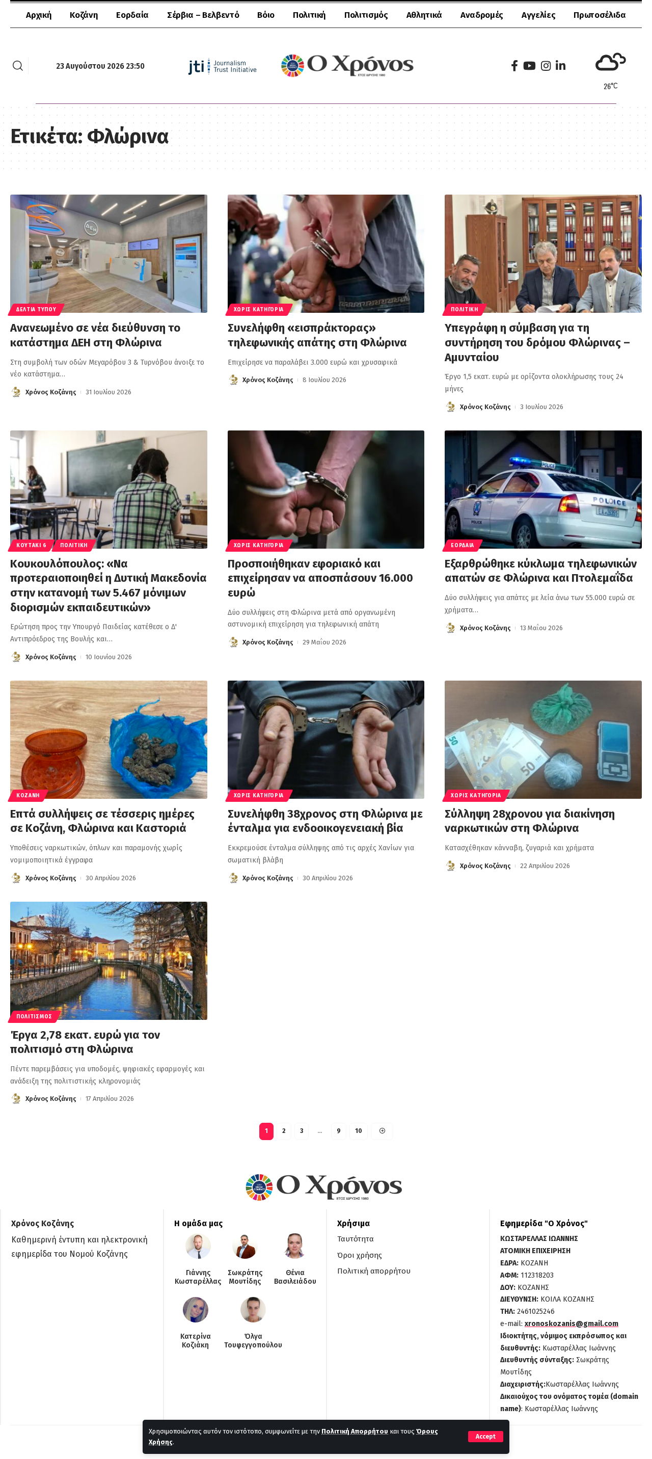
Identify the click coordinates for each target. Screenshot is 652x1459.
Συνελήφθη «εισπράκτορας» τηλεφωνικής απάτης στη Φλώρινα (317, 335)
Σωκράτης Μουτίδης (245, 1277)
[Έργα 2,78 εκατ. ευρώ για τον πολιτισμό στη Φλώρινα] (108, 961)
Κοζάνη (28, 796)
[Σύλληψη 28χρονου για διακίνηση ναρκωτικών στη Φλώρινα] (543, 740)
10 (358, 1130)
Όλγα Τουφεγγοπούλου (253, 1341)
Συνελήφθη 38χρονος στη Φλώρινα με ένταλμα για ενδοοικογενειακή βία (325, 821)
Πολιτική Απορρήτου (354, 1431)
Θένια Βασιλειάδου (295, 1277)
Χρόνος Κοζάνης (50, 392)
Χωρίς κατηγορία (259, 310)
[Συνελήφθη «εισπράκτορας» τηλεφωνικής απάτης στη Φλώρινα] (326, 254)
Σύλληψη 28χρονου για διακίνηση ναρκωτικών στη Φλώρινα (530, 821)
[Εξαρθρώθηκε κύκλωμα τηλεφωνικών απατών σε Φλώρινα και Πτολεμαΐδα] (543, 489)
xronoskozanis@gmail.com (571, 1323)
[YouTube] (529, 66)
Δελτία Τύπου (36, 310)
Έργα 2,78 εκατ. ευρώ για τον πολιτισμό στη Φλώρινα (85, 1042)
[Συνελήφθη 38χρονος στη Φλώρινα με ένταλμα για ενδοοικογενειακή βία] (326, 740)
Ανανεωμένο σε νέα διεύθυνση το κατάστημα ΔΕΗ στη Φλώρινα (95, 335)
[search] (18, 65)
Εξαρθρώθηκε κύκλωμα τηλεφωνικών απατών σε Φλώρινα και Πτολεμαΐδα (541, 571)
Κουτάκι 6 (31, 546)
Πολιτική (464, 310)
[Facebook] (514, 66)
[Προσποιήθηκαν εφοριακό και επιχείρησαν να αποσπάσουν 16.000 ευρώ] (326, 489)
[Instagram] (545, 66)
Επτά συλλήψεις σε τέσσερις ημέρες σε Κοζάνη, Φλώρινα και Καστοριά (102, 821)
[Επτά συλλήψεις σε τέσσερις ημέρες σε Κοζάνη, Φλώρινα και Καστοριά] (108, 740)
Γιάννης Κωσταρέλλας (198, 1277)
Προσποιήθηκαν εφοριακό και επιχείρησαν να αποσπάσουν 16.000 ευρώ (320, 578)
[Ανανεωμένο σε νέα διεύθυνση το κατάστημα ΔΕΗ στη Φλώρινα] (108, 254)
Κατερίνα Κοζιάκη (195, 1341)
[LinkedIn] (560, 66)
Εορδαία (462, 546)
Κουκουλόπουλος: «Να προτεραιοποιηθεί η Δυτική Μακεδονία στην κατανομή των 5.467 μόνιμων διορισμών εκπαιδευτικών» (108, 585)
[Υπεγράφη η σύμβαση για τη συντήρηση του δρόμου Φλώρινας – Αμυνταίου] (543, 254)
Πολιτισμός (34, 1017)
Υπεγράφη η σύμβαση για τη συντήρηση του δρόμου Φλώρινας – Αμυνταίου (537, 342)
